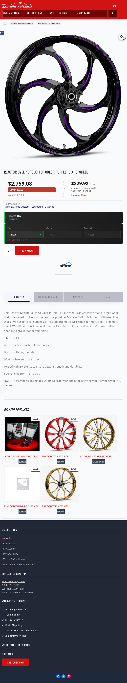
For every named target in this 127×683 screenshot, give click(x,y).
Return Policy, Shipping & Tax (19, 564)
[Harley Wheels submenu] (20, 13)
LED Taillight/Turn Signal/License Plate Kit (21, 456)
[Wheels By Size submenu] (44, 13)
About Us (8, 538)
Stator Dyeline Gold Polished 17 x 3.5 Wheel (21, 506)
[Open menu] (2, 5)
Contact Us (9, 543)
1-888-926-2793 (10, 585)
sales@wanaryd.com (13, 581)
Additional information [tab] (48, 296)
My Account (9, 548)
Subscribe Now (15, 662)
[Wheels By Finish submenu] (70, 13)
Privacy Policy (10, 553)
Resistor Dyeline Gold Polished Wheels (95, 456)
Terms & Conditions (14, 559)
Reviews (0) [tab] (78, 296)
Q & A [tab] (108, 296)
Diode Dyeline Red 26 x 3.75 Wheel (55, 456)
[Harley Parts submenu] (92, 13)
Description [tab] (19, 296)
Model (88, 228)
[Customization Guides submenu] (28, 21)
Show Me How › (79, 195)
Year (10, 228)
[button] (122, 37)
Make (49, 228)
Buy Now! (27, 251)
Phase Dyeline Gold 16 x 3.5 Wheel (55, 506)
